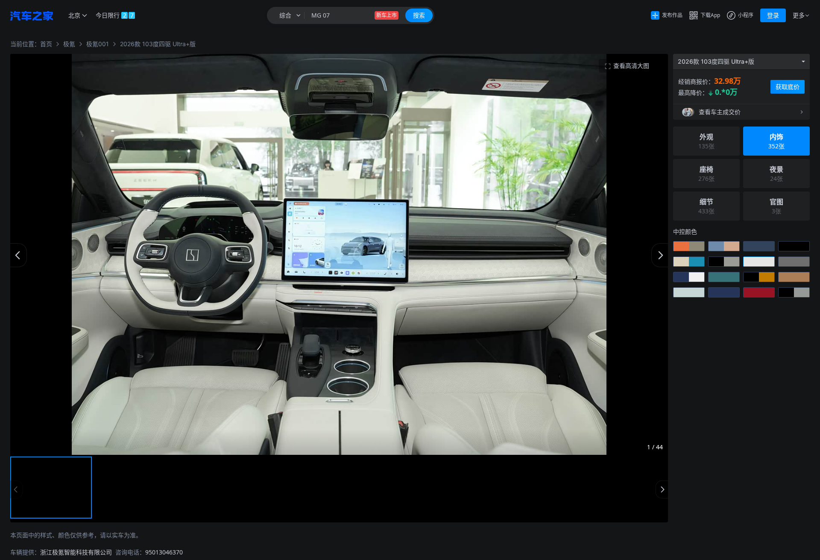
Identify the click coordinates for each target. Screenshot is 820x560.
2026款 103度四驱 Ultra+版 (158, 43)
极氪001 (97, 43)
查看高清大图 (631, 66)
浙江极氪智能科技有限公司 (76, 552)
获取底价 (788, 87)
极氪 (69, 43)
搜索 (419, 15)
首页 (46, 43)
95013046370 (164, 552)
